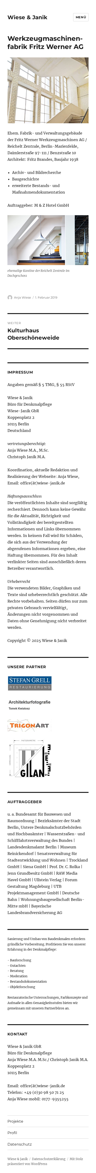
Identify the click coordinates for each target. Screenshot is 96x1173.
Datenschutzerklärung (48, 1159)
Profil (12, 1133)
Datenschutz (19, 1144)
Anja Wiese (22, 297)
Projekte (15, 1121)
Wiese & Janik (27, 17)
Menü (81, 17)
